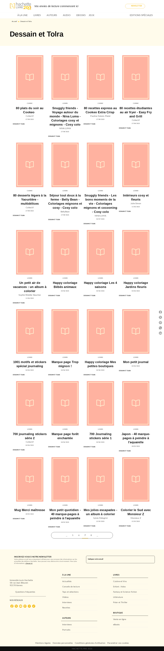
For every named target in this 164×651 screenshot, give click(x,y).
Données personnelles (63, 643)
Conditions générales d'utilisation (90, 643)
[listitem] (12, 606)
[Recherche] (151, 6)
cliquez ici (28, 563)
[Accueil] (20, 6)
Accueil (14, 21)
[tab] (13, 15)
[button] (135, 6)
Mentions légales (43, 643)
